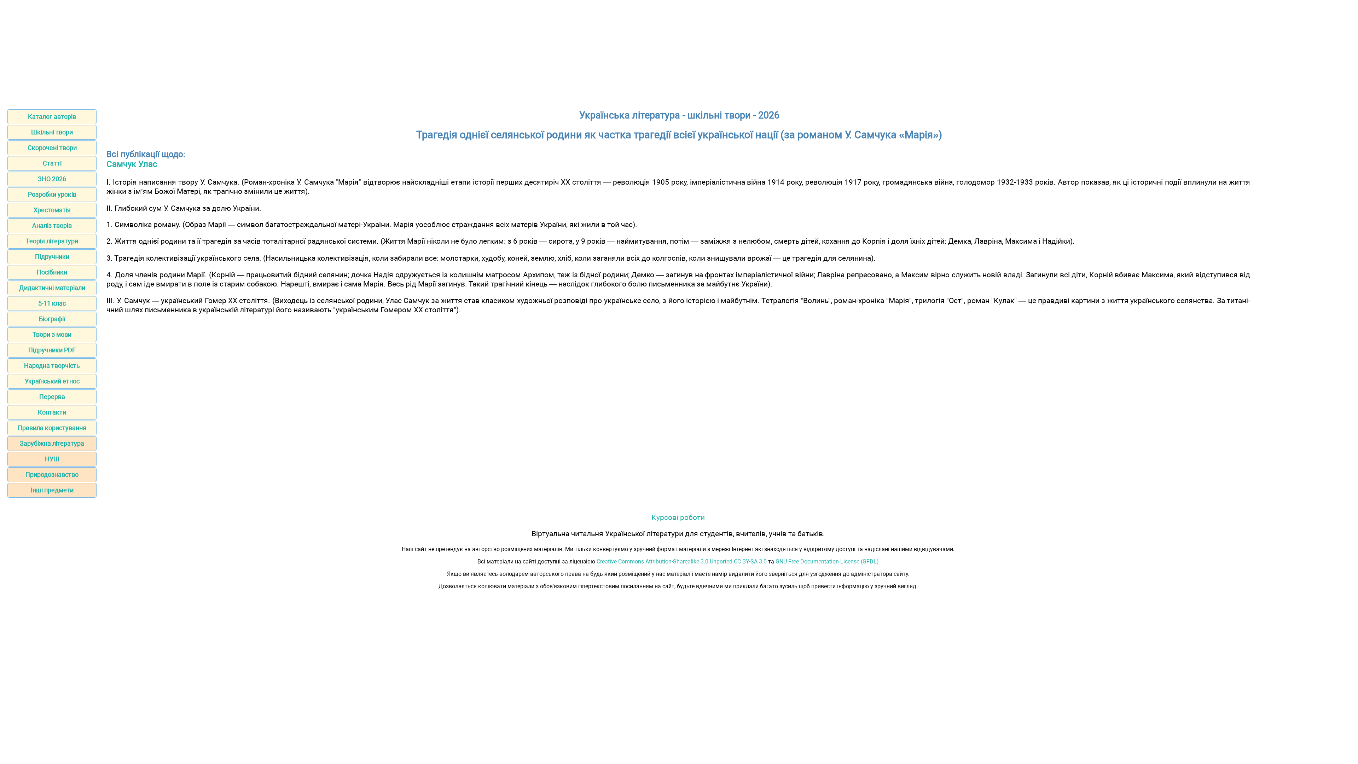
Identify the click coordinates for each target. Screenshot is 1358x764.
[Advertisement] (679, 52)
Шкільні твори (52, 132)
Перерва (52, 396)
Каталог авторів (52, 116)
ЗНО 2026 (52, 179)
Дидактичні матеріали (52, 287)
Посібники (52, 272)
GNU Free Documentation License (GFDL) (827, 561)
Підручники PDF (52, 350)
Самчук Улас (131, 164)
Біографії (52, 319)
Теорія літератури (52, 241)
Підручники (52, 256)
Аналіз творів (52, 225)
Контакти (52, 412)
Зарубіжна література (52, 443)
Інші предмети (52, 490)
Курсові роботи (678, 517)
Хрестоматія (52, 210)
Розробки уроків (52, 194)
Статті (52, 163)
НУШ (52, 459)
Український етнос (52, 381)
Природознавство (52, 474)
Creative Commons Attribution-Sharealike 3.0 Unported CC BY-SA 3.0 (682, 561)
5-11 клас (52, 303)
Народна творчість (52, 365)
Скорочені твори (52, 147)
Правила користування (52, 428)
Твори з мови (52, 334)
